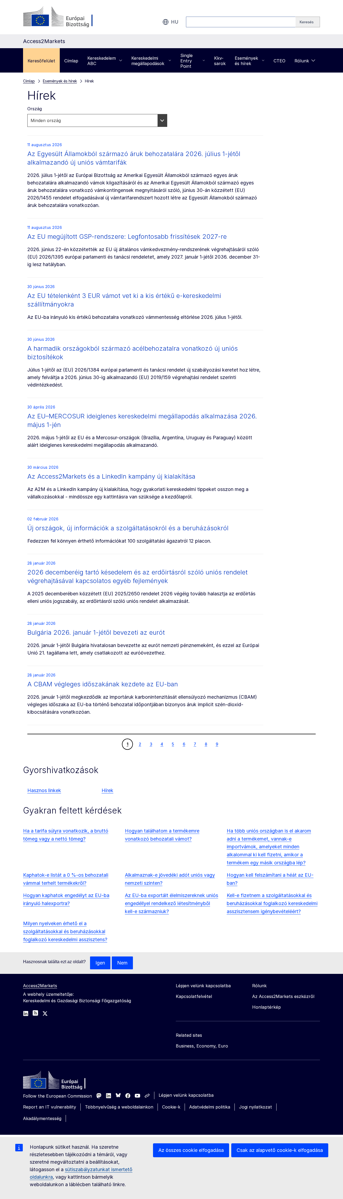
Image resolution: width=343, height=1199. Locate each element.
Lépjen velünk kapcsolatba (186, 1095)
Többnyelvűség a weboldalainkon (119, 1107)
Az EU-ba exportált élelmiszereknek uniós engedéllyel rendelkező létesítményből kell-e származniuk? (171, 903)
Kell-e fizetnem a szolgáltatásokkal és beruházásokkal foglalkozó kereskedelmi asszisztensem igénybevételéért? (272, 903)
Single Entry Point (186, 61)
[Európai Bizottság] (66, 17)
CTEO (279, 60)
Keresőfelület (41, 60)
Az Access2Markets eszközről (283, 996)
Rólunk (301, 60)
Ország (34, 108)
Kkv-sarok (220, 60)
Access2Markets (40, 985)
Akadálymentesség (42, 1118)
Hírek (107, 790)
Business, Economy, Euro (202, 1046)
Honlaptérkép (266, 1007)
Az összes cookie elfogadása (191, 1150)
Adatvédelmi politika (209, 1107)
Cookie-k (171, 1107)
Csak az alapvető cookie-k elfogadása (280, 1150)
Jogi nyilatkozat (255, 1107)
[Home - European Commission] (62, 1081)
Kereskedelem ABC (101, 60)
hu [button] (174, 22)
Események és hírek (246, 60)
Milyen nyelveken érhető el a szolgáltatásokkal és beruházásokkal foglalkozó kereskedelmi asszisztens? (65, 931)
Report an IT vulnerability (49, 1107)
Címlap (71, 60)
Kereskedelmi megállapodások (147, 60)
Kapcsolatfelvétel (194, 996)
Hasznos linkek (44, 790)
